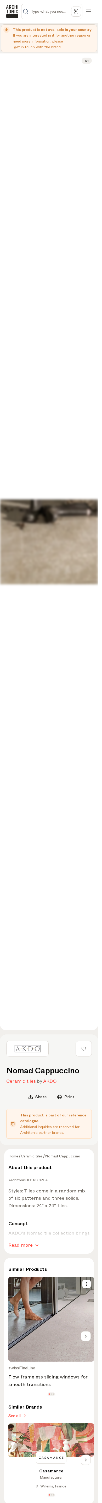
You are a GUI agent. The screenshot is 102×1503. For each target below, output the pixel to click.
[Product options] (86, 1284)
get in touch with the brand (37, 47)
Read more (20, 1245)
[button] (49, 1394)
